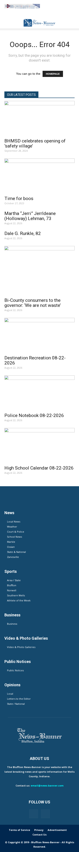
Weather (12, 526)
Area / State (14, 580)
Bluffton (11, 585)
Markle (11, 541)
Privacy (38, 830)
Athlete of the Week (19, 600)
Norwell (11, 590)
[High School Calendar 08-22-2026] (39, 445)
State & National (16, 551)
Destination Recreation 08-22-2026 (35, 360)
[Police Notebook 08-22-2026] (39, 392)
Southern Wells (16, 595)
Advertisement (57, 830)
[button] (73, 23)
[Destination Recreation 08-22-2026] (39, 335)
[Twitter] (45, 813)
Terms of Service (19, 830)
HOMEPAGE (53, 74)
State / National (16, 703)
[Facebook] (33, 813)
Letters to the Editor (19, 698)
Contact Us (39, 834)
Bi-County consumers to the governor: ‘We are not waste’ (32, 303)
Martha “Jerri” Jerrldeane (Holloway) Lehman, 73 (30, 216)
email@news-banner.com (47, 785)
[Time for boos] (39, 175)
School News (14, 536)
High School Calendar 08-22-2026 (39, 468)
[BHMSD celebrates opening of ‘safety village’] (39, 118)
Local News (13, 521)
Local (10, 693)
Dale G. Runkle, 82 (22, 233)
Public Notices (15, 670)
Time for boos (18, 198)
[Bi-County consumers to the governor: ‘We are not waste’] (39, 270)
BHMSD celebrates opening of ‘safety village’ (35, 143)
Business (12, 623)
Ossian (11, 546)
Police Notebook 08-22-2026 (34, 415)
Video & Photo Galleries (21, 647)
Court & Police (15, 531)
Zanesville (13, 557)
